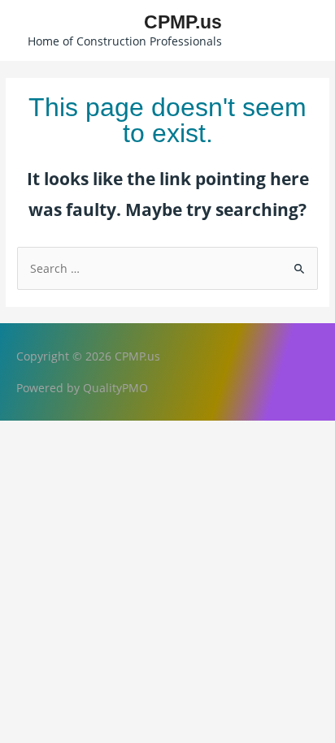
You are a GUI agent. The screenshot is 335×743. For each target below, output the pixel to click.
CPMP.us (183, 21)
